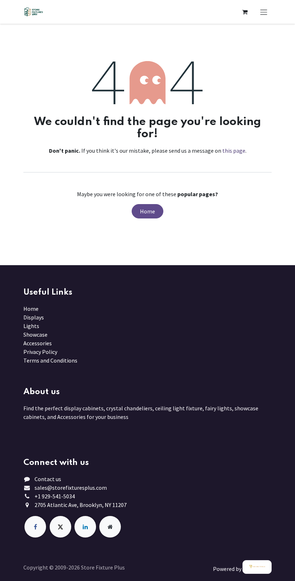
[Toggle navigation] (264, 12)
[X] (60, 527)
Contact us (48, 479)
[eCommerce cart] (244, 11)
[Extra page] (110, 527)
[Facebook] (35, 527)
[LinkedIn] (85, 527)
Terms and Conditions (50, 360)
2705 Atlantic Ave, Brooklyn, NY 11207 (81, 504)
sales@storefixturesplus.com (71, 487)
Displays (33, 317)
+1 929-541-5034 (55, 496)
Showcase (35, 334)
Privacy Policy (40, 351)
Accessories (37, 343)
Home (147, 211)
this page (233, 150)
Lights (31, 325)
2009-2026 (68, 567)
